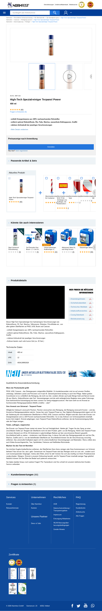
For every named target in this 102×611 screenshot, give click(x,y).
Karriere (34, 508)
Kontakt (9, 504)
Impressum (57, 515)
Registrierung (80, 504)
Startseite (9, 17)
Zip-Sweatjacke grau (52, 17)
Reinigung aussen (26, 19)
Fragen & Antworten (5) (18, 112)
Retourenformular (12, 508)
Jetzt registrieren (22, 151)
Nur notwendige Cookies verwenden (50, 327)
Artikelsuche (80, 512)
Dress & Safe (36, 523)
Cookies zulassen (83, 327)
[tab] (51, 160)
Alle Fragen (80, 516)
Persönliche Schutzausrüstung (23, 17)
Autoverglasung (19, 21)
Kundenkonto (80, 508)
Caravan (17, 19)
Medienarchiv (73, 4)
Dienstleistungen (49, 4)
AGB (55, 504)
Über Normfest (36, 504)
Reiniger (28, 21)
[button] (51, 160)
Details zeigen (88, 318)
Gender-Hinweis (59, 529)
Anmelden (51, 147)
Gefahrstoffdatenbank (61, 4)
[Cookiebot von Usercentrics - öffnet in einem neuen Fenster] (88, 280)
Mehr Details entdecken (19, 129)
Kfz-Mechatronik (39, 17)
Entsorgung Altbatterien (61, 519)
